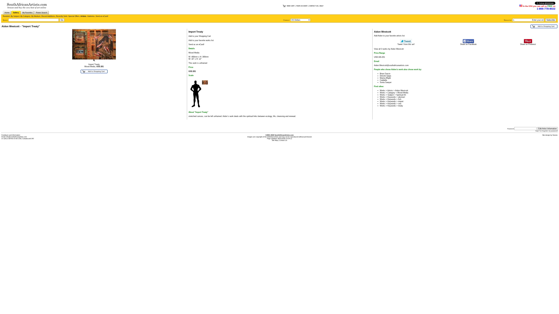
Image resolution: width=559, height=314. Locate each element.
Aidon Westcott (401, 90)
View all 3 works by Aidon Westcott (389, 49)
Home (7, 13)
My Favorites (27, 13)
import (400, 101)
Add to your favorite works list (201, 40)
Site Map (275, 140)
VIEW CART (290, 6)
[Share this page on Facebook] (468, 42)
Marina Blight (385, 78)
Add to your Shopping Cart (200, 36)
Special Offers (73, 16)
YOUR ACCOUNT (301, 6)
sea (399, 103)
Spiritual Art (401, 95)
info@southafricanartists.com (16, 137)
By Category (25, 16)
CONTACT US (313, 6)
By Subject (15, 16)
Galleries (90, 16)
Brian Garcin (385, 74)
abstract (401, 97)
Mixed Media (402, 93)
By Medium (35, 16)
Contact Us (283, 140)
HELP (321, 6)
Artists (83, 16)
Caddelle (383, 80)
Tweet (406, 44)
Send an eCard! (102, 16)
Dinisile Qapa (385, 76)
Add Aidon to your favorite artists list (389, 36)
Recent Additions (48, 16)
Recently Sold (61, 16)
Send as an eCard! (196, 44)
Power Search (41, 13)
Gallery (16, 13)
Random (6, 16)
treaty (400, 106)
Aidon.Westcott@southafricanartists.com (391, 65)
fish (399, 99)
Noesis (555, 135)
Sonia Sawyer (385, 82)
